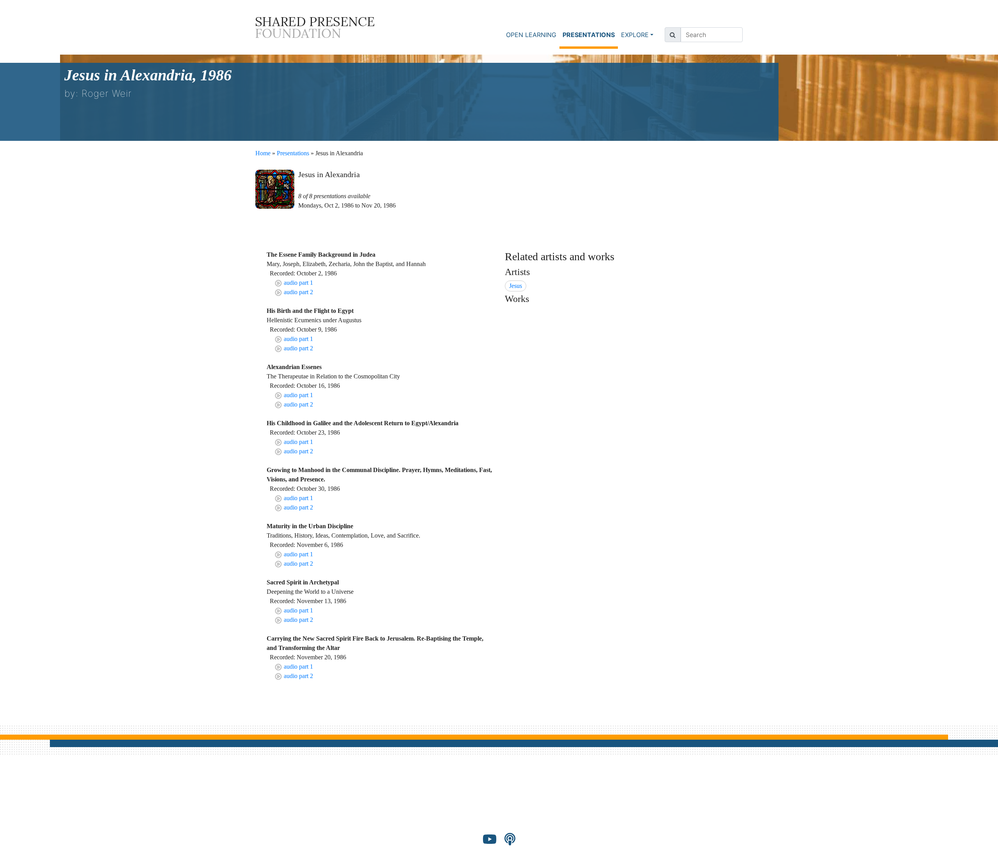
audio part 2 (297, 292)
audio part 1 (297, 282)
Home (263, 153)
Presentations (293, 153)
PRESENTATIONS (590, 34)
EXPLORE (635, 35)
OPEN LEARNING (531, 35)
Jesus (515, 285)
